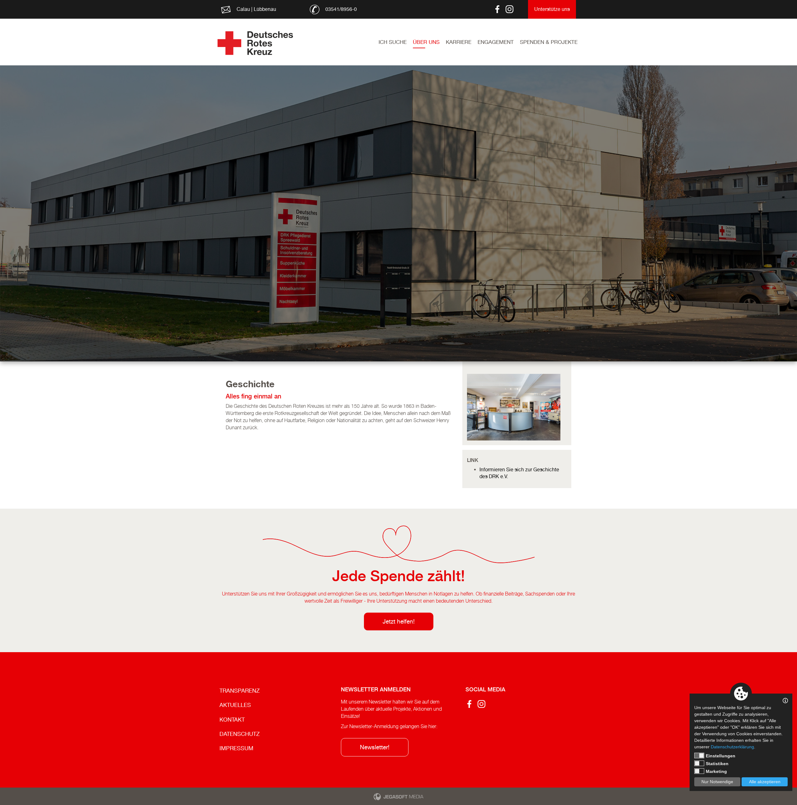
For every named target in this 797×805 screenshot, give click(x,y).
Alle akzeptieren (764, 781)
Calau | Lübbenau (256, 9)
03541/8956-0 (341, 9)
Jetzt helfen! (399, 621)
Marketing (716, 771)
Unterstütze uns (552, 9)
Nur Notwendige (717, 781)
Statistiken (717, 763)
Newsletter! (374, 747)
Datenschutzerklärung (732, 746)
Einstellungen (720, 755)
